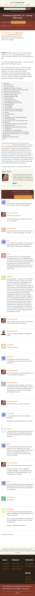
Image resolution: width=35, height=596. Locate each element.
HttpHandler (26, 25)
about (6, 4)
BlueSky (20, 191)
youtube (21, 4)
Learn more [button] (25, 588)
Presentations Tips (30, 566)
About (14, 185)
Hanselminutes (16, 563)
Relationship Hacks (30, 582)
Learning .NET (15, 25)
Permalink (15, 193)
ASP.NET (8, 25)
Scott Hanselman (17, 2)
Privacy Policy (6, 563)
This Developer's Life (17, 566)
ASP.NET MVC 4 (29, 579)
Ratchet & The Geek (17, 569)
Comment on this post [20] (18, 22)
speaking (27, 4)
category (18, 11)
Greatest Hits (6, 566)
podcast (16, 4)
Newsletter (19, 185)
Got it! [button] (17, 593)
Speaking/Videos (29, 563)
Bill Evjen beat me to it (8, 32)
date (23, 11)
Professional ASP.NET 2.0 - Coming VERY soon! (17, 16)
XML (21, 25)
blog (11, 4)
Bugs (8, 27)
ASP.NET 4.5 (28, 577)
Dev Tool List (6, 569)
